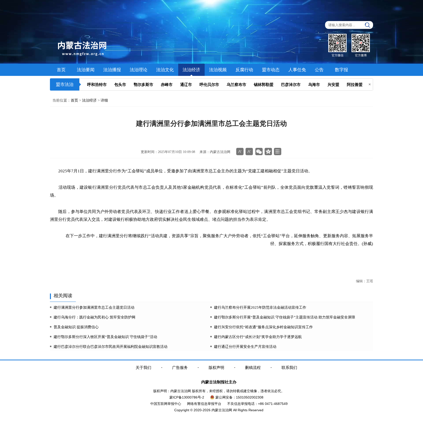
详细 (104, 100)
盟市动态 (271, 69)
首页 (61, 69)
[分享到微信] (259, 151)
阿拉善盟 (355, 84)
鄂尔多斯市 (143, 84)
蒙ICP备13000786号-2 (186, 397)
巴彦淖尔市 (291, 84)
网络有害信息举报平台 (204, 404)
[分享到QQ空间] (268, 151)
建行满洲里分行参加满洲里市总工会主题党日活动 (94, 307)
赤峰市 (167, 84)
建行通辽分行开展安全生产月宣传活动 (245, 347)
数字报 (341, 69)
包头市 (120, 84)
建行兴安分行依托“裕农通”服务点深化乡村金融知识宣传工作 (263, 327)
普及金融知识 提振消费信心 (76, 327)
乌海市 (314, 84)
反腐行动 (244, 69)
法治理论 (138, 69)
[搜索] (368, 25)
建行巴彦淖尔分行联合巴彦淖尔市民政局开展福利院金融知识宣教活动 (110, 347)
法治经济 (191, 69)
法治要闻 (85, 69)
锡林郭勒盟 (263, 84)
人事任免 (297, 69)
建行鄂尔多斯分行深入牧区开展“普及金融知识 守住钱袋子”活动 (105, 337)
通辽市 (186, 84)
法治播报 (112, 69)
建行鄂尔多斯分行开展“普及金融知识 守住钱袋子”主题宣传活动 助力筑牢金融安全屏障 (284, 317)
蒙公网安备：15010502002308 (239, 397)
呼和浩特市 (97, 84)
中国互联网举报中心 (165, 404)
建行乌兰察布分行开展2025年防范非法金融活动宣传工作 (260, 307)
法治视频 (218, 69)
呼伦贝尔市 (209, 84)
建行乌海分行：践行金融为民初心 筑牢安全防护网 (94, 317)
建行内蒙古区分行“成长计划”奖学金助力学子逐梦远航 (258, 337)
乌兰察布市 (236, 84)
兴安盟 (333, 84)
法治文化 (165, 69)
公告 (319, 69)
